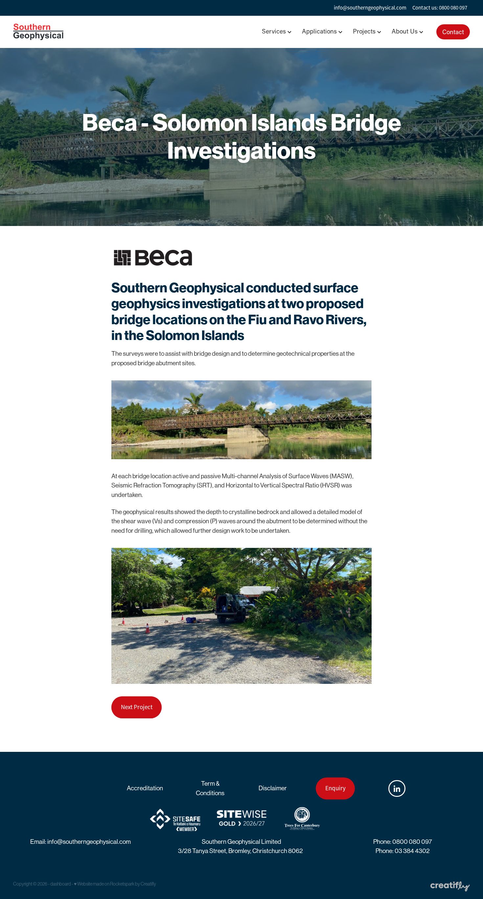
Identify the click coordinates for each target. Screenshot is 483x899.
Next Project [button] (136, 707)
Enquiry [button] (335, 788)
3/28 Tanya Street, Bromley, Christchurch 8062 (240, 850)
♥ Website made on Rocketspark (104, 884)
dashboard (60, 884)
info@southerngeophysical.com (370, 7)
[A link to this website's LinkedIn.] (396, 788)
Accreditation (145, 788)
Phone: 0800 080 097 (402, 841)
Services (275, 31)
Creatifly (148, 884)
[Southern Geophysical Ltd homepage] (58, 32)
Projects (365, 31)
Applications (320, 31)
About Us (405, 31)
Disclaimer (273, 788)
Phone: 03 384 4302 (403, 850)
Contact (453, 32)
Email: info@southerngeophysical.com (80, 841)
